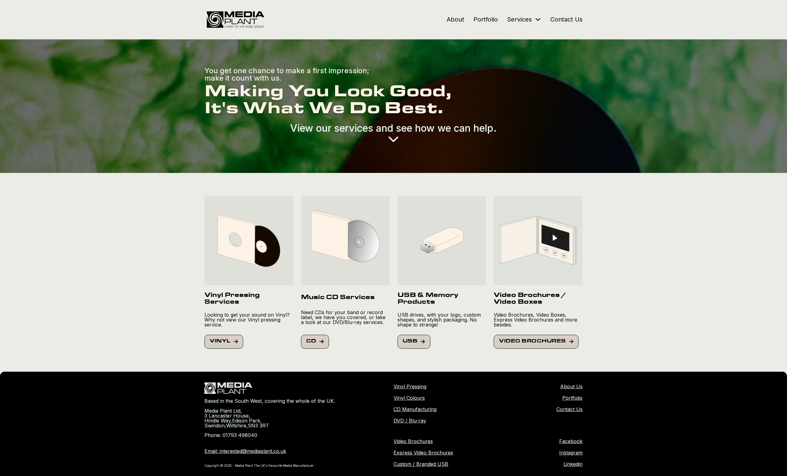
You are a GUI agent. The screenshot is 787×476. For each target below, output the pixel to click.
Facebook (571, 441)
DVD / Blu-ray (410, 421)
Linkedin (573, 464)
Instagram (571, 453)
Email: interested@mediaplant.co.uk (245, 451)
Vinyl (220, 341)
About (455, 19)
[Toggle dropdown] (538, 19)
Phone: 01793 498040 (230, 435)
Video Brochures (532, 341)
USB (410, 341)
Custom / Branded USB (421, 464)
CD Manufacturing (415, 409)
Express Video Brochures (423, 453)
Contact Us (566, 19)
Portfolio (485, 19)
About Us (571, 386)
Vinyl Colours (409, 398)
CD (311, 341)
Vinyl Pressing (410, 386)
